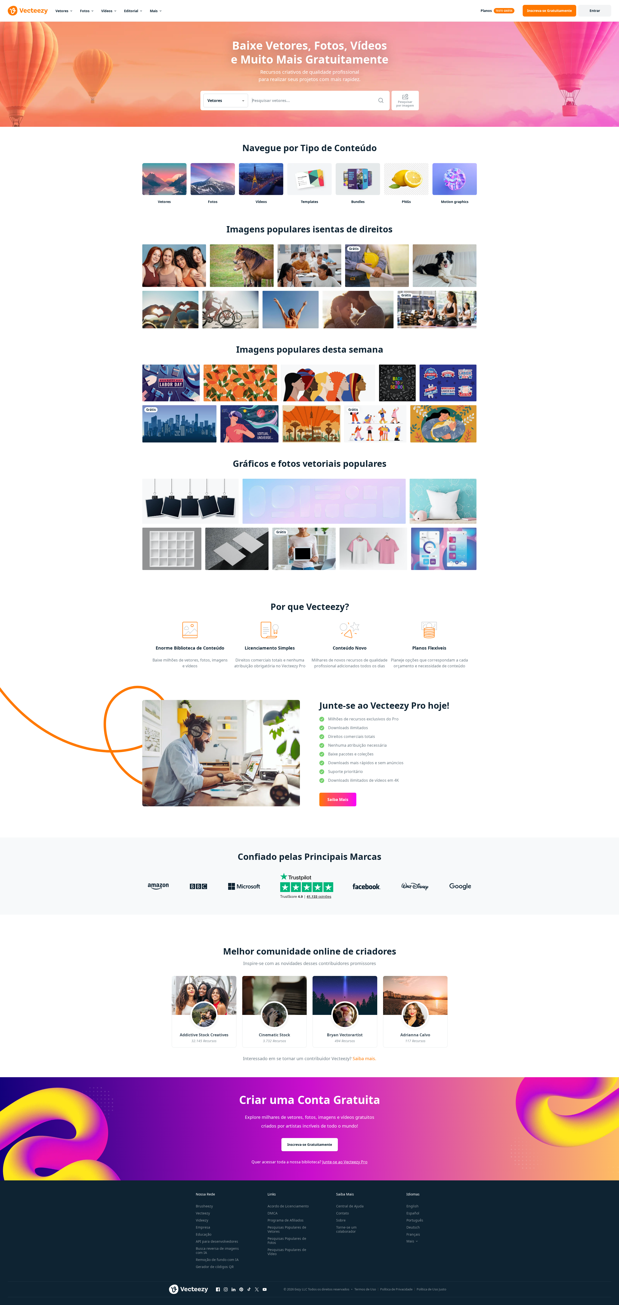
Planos (486, 10)
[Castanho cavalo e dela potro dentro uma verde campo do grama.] (242, 265)
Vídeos (106, 11)
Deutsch (413, 1227)
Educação (203, 1234)
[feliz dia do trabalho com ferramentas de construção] (171, 383)
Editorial (131, 11)
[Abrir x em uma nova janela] (257, 1289)
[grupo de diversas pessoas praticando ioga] (436, 309)
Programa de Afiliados (286, 1220)
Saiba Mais (337, 799)
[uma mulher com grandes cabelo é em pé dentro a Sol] (290, 309)
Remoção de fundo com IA (217, 1259)
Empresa (203, 1227)
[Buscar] (381, 100)
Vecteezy (203, 1213)
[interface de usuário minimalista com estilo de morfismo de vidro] (443, 549)
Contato (342, 1213)
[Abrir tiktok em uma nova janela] (249, 1289)
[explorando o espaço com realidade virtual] (249, 423)
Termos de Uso (365, 1289)
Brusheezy (204, 1206)
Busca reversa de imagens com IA (217, 1250)
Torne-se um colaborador (346, 1229)
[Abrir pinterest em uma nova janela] (241, 1289)
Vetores (61, 11)
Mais (154, 11)
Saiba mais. (363, 1058)
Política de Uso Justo (431, 1289)
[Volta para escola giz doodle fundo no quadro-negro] (397, 383)
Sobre (341, 1220)
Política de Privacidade (396, 1289)
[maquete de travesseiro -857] (443, 501)
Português (414, 1220)
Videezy (202, 1220)
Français (413, 1234)
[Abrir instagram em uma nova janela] (226, 1289)
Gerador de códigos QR (215, 1266)
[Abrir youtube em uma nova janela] (265, 1289)
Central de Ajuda (350, 1206)
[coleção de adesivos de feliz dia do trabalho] (448, 383)
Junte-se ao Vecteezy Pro (345, 1162)
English (412, 1206)
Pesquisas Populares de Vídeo (287, 1251)
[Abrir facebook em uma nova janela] (218, 1289)
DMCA (273, 1213)
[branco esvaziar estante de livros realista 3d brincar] (171, 549)
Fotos (85, 11)
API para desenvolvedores (217, 1241)
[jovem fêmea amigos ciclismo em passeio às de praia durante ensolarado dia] (230, 309)
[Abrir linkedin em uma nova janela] (233, 1289)
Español (412, 1213)
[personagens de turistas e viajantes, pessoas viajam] (375, 423)
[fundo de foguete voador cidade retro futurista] (311, 423)
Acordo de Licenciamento (288, 1206)
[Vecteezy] (28, 11)
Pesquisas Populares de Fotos (287, 1240)
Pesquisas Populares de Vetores (287, 1229)
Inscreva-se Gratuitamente (309, 1144)
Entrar (595, 10)
